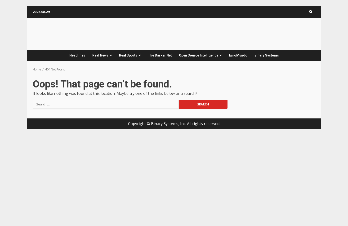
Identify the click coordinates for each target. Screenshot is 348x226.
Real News (100, 55)
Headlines (77, 55)
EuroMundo (238, 55)
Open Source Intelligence (198, 55)
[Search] (310, 11)
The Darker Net (160, 55)
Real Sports (128, 55)
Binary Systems (266, 55)
